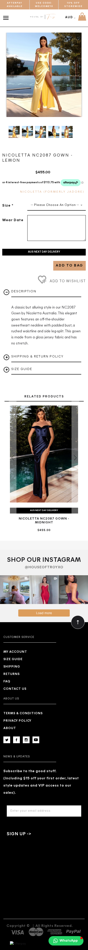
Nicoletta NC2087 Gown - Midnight (44, 520)
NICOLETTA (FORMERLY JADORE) (52, 191)
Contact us (14, 689)
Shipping (11, 666)
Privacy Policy (17, 721)
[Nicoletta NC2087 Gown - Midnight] (44, 454)
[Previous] (12, 74)
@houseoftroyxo (44, 567)
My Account (15, 652)
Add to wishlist (67, 281)
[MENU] (7, 15)
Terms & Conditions (23, 713)
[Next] (75, 74)
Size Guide (13, 659)
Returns (11, 674)
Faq (6, 681)
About (9, 728)
